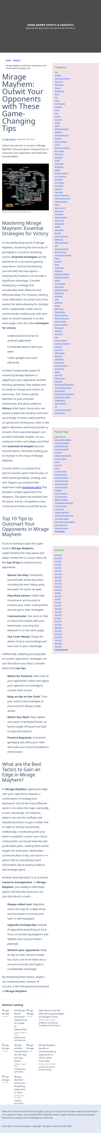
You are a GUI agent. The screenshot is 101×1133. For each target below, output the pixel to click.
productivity (59, 167)
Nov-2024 (58, 577)
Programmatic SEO (62, 135)
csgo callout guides (62, 519)
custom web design (62, 449)
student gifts (59, 268)
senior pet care (60, 437)
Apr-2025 (58, 646)
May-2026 (58, 643)
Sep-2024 (58, 609)
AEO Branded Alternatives (64, 385)
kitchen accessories (62, 318)
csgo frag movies (61, 493)
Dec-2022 (58, 596)
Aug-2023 (58, 558)
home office (59, 186)
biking (57, 205)
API (56, 407)
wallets (57, 372)
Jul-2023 (58, 593)
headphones (59, 359)
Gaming (16, 60)
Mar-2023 (58, 621)
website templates (61, 500)
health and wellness (62, 274)
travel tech (58, 375)
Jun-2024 (58, 624)
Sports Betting (60, 391)
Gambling (58, 132)
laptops (57, 306)
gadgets (58, 227)
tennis (57, 468)
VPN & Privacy (60, 413)
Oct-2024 (58, 580)
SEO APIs (58, 138)
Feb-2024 (58, 605)
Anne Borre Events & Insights (50, 25)
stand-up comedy (61, 487)
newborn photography (63, 456)
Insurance (58, 119)
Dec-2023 (58, 612)
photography (59, 224)
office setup (59, 309)
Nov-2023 (58, 583)
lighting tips (59, 239)
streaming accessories (63, 255)
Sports (57, 94)
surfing (57, 462)
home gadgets (60, 312)
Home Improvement (62, 78)
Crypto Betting (60, 400)
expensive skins (31, 487)
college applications (62, 512)
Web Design (59, 85)
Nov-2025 (58, 637)
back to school (60, 208)
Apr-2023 (58, 561)
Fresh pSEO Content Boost (64, 394)
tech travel (58, 334)
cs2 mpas (58, 452)
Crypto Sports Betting (62, 397)
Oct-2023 (58, 602)
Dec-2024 (58, 634)
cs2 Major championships (64, 515)
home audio (59, 164)
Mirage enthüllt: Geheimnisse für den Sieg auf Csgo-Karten (20, 1053)
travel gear (59, 192)
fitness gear (59, 328)
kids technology (60, 252)
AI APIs (57, 160)
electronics (59, 350)
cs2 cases (58, 465)
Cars (56, 113)
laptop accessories (61, 249)
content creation (61, 340)
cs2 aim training (60, 471)
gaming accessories (62, 195)
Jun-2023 (58, 564)
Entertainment (60, 104)
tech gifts (58, 261)
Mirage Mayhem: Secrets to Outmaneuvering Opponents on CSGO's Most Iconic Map (47, 1053)
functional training (61, 478)
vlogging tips (59, 293)
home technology (61, 366)
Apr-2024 (58, 555)
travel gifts (58, 189)
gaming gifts (59, 287)
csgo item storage (61, 484)
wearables (58, 296)
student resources (61, 290)
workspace (59, 157)
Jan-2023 (58, 618)
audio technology (61, 202)
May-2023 (58, 628)
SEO (56, 97)
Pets (56, 72)
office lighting (60, 353)
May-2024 (58, 590)
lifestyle (57, 170)
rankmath (58, 490)
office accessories (61, 315)
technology (59, 179)
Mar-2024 (58, 574)
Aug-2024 (58, 586)
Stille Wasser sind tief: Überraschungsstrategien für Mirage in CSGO (51, 1013)
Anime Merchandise (62, 148)
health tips (58, 271)
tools (56, 337)
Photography (59, 91)
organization (59, 362)
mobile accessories (62, 277)
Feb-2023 (58, 571)
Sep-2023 (58, 615)
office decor (59, 154)
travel (57, 265)
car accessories (60, 176)
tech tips (58, 233)
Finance (57, 116)
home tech (58, 381)
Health (57, 126)
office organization (61, 243)
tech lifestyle (59, 369)
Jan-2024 (58, 568)
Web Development (61, 129)
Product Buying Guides (63, 388)
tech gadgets (59, 183)
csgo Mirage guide (61, 481)
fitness (57, 258)
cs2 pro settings (60, 459)
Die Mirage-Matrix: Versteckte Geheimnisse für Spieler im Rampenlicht (20, 1020)
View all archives (61, 650)
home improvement (62, 443)
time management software (65, 522)
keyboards (58, 356)
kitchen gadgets (60, 321)
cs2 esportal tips (61, 506)
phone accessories (61, 173)
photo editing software (63, 440)
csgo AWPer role (61, 525)
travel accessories (61, 236)
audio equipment (61, 217)
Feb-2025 (58, 640)
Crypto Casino (60, 378)
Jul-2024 (58, 599)
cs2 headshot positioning (64, 503)
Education (58, 107)
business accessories (62, 344)
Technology (59, 82)
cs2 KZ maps (59, 509)
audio (57, 299)
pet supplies (59, 230)
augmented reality (61, 446)
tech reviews (59, 151)
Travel (57, 110)
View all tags (60, 531)
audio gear (59, 302)
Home (8, 60)
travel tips (58, 347)
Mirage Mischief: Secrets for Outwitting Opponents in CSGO (20, 1084)
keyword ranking (61, 474)
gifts (56, 246)
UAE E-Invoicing (60, 403)
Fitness (57, 101)
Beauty (57, 123)
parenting (58, 331)
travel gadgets (60, 284)
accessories (59, 211)
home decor (59, 214)
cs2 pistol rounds (61, 497)
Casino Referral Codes (63, 410)
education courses (61, 528)
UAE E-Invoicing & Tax (63, 198)
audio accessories (61, 325)
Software (58, 75)
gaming (57, 280)
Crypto (57, 145)
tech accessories (61, 142)
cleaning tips (59, 220)
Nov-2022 (58, 631)
